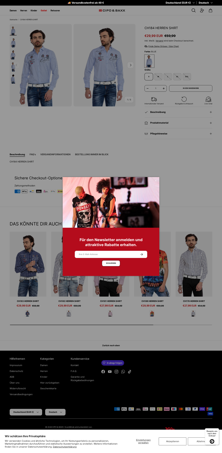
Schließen (111, 263)
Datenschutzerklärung (65, 446)
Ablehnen (202, 441)
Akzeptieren (172, 441)
